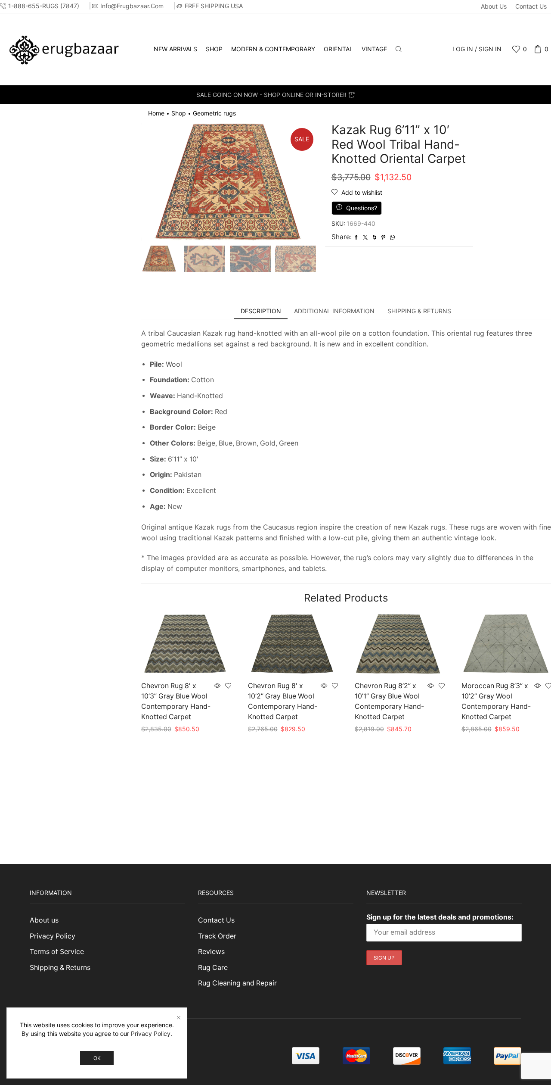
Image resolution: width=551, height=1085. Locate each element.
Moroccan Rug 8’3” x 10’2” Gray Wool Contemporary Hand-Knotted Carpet (496, 701)
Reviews (211, 952)
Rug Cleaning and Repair (237, 983)
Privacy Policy (52, 936)
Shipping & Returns (60, 967)
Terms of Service (57, 952)
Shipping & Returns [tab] (419, 311)
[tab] (261, 311)
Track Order (217, 936)
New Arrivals (175, 49)
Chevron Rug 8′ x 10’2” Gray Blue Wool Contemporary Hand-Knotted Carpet (282, 701)
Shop (214, 49)
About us (494, 6)
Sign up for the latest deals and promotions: (440, 917)
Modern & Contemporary (273, 49)
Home (156, 113)
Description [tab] (261, 311)
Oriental (338, 49)
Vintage (374, 49)
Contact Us (531, 6)
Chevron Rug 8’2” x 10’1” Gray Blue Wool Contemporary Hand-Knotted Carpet (389, 701)
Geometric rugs (214, 113)
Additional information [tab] (334, 311)
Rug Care (213, 967)
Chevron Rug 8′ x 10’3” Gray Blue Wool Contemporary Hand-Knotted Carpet (175, 701)
